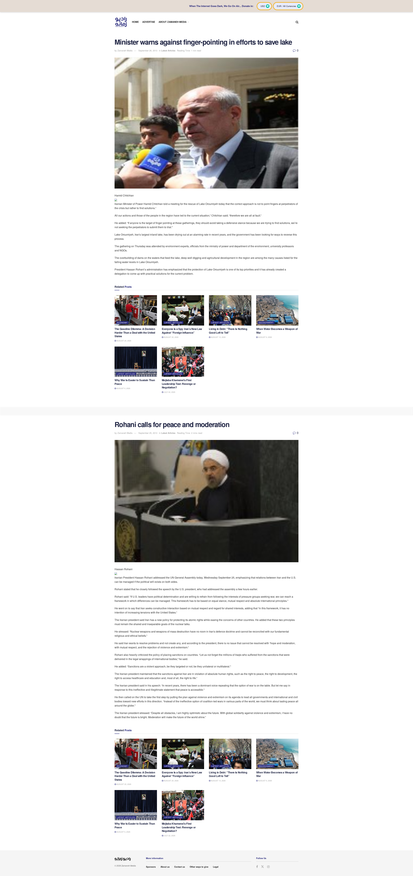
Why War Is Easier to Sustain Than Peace (135, 381)
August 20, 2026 (123, 340)
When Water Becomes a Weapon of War (277, 330)
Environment (266, 322)
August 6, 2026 (265, 337)
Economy (122, 322)
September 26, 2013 (147, 50)
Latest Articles (168, 50)
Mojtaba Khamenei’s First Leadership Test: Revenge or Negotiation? (179, 383)
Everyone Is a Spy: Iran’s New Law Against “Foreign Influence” (182, 330)
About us (165, 866)
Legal (215, 866)
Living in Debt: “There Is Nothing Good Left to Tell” (228, 330)
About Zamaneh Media (172, 21)
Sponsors (151, 866)
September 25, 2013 (147, 432)
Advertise (148, 21)
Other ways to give (199, 866)
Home (135, 21)
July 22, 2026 (169, 392)
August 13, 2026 (218, 337)
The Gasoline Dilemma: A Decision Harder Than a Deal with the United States (135, 332)
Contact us (179, 866)
